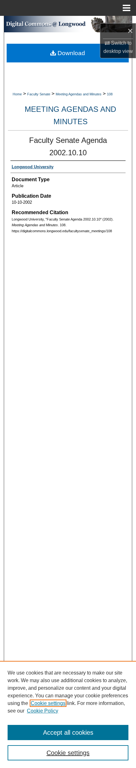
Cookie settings (48, 703)
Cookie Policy (42, 711)
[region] (68, 714)
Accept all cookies (68, 732)
